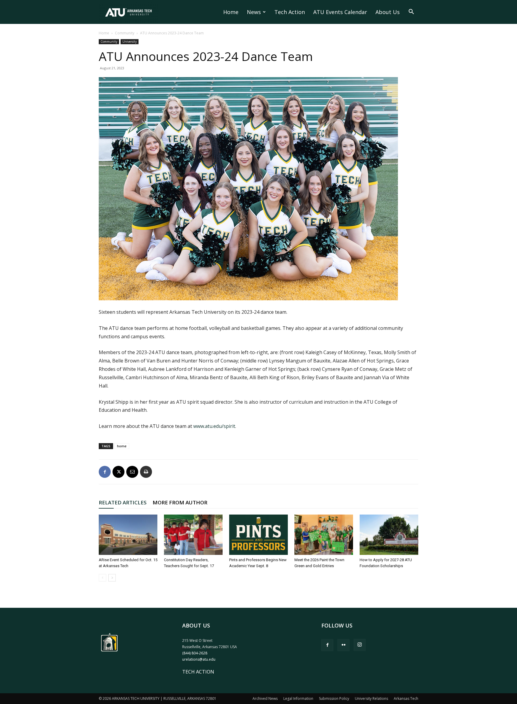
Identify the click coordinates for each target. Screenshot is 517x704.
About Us (387, 12)
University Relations (371, 698)
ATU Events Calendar (340, 12)
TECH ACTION (198, 671)
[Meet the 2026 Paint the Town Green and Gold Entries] (323, 535)
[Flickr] (343, 645)
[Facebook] (105, 472)
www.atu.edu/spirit (214, 426)
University (129, 41)
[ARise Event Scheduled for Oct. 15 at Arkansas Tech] (128, 535)
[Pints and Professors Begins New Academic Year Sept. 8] (258, 535)
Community (124, 33)
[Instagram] (360, 645)
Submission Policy (334, 698)
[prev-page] (102, 577)
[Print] (146, 472)
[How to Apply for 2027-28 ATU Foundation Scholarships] (389, 535)
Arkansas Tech (406, 698)
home (122, 446)
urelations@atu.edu (198, 659)
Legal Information (298, 698)
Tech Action (289, 12)
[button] (411, 12)
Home (230, 12)
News (254, 12)
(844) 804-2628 (194, 653)
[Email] (132, 472)
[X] (118, 472)
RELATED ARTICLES (123, 502)
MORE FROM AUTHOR (180, 502)
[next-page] (112, 577)
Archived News (265, 698)
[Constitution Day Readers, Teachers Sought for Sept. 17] (193, 535)
